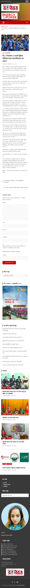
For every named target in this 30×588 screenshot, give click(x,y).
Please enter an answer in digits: (11, 251)
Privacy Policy (20, 585)
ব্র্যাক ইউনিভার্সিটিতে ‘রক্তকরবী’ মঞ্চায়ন (10, 344)
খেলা (3, 53)
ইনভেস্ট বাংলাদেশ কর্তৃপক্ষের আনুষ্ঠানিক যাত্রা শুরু (12, 347)
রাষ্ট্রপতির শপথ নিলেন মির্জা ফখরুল (9, 334)
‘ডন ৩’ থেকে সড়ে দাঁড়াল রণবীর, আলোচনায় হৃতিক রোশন (14, 187)
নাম (3, 222)
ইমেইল (4, 230)
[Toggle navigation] (3, 22)
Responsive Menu (27, 1)
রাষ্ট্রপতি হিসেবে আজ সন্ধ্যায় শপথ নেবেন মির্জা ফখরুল (13, 341)
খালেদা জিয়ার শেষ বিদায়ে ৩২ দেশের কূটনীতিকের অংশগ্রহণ (13, 181)
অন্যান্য (4, 371)
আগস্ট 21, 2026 (6, 395)
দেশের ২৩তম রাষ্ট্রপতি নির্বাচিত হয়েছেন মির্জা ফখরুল (12, 365)
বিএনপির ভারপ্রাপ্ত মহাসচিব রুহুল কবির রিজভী (11, 361)
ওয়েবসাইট (4, 237)
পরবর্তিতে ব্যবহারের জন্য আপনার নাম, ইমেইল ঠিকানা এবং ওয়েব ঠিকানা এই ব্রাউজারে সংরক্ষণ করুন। (14, 247)
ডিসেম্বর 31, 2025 (6, 64)
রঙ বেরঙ (13, 585)
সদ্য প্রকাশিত (7, 53)
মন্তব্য (4, 202)
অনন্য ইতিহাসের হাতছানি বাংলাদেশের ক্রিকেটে (11, 337)
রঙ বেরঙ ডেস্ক (14, 64)
